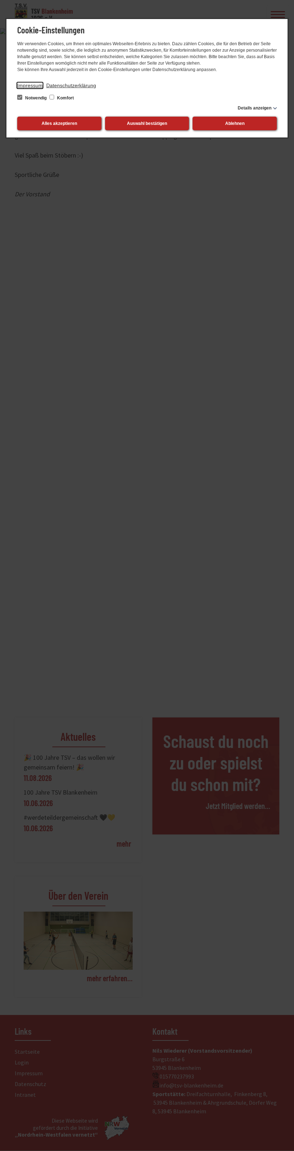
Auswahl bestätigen (147, 123)
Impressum (30, 85)
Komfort (65, 97)
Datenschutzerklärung (71, 85)
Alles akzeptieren (59, 123)
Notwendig (36, 97)
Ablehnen (235, 123)
